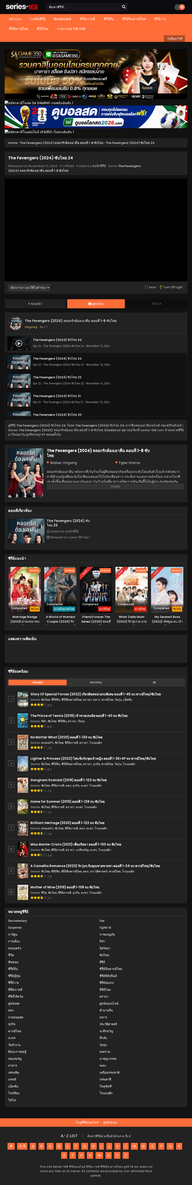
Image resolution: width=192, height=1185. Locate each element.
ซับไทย (45, 699)
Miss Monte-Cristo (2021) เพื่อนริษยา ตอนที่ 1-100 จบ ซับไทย (75, 844)
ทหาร (96, 699)
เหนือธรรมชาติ (109, 1072)
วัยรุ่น (118, 699)
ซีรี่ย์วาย (13, 982)
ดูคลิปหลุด (110, 1122)
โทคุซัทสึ (105, 1086)
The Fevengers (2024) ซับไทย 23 (68, 523)
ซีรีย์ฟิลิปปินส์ (108, 976)
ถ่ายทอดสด (15, 1017)
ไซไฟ (12, 1100)
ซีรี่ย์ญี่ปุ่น (14, 976)
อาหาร (12, 1065)
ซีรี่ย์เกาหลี (71, 742)
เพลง (103, 1065)
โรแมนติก (95, 742)
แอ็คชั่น (127, 699)
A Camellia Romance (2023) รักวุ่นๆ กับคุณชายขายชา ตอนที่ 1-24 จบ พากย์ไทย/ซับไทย (95, 866)
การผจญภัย (107, 934)
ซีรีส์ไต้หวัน (15, 996)
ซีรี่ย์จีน (55, 699)
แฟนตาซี (105, 1079)
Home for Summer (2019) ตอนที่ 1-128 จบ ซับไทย (67, 801)
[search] (123, 7)
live (102, 920)
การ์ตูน (12, 934)
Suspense (15, 927)
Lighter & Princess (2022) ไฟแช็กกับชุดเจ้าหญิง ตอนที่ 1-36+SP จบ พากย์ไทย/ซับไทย (93, 758)
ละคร (84, 785)
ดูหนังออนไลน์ (109, 1003)
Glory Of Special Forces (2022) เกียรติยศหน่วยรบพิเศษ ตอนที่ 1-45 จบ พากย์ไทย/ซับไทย (95, 694)
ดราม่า (87, 699)
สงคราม (105, 1052)
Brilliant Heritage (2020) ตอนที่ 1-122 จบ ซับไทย (67, 823)
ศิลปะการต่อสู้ (17, 1052)
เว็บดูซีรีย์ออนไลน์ (87, 1122)
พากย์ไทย (107, 699)
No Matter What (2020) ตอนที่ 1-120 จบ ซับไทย (66, 737)
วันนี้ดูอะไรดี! (174, 38)
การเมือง (14, 941)
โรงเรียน (13, 1093)
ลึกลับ (103, 1038)
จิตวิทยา (105, 948)
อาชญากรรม (108, 1059)
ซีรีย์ (102, 962)
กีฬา (43, 721)
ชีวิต (44, 892)
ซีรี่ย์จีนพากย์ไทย (71, 699)
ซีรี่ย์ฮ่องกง (107, 982)
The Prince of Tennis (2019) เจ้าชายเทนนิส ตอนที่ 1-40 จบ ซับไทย (79, 716)
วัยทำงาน (14, 1045)
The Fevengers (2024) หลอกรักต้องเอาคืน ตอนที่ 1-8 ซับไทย (71, 320)
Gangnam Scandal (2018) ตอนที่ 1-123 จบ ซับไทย (68, 780)
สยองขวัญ (15, 1059)
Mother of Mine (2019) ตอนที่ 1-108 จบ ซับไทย (64, 887)
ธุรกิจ (96, 764)
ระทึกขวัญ (82, 850)
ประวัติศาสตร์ (98, 871)
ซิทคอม (13, 962)
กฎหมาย (105, 927)
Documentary (17, 920)
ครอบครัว (47, 742)
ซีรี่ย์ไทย (105, 990)
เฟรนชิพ (13, 1072)
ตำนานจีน (106, 1010)
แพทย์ (12, 1079)
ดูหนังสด (13, 1003)
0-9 (22, 1146)
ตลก (68, 785)
